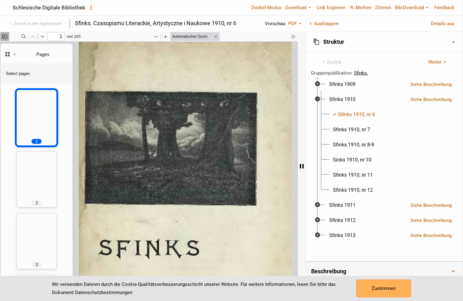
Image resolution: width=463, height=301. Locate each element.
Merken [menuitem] (363, 7)
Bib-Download (409, 7)
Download (295, 7)
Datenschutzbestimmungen (103, 292)
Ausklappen (326, 23)
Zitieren (383, 7)
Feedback (444, 7)
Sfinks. (361, 73)
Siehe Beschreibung (431, 84)
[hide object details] (302, 166)
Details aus (442, 23)
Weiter (435, 62)
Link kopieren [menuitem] (331, 7)
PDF (292, 23)
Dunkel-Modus (266, 7)
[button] (384, 42)
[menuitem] (342, 84)
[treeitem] (384, 84)
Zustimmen (384, 288)
